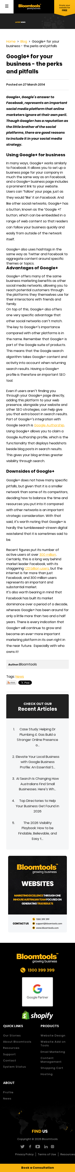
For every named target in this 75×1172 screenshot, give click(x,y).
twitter (22, 1146)
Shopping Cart (52, 1068)
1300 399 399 (41, 970)
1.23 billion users (37, 568)
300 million (47, 554)
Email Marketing (53, 1052)
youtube (37, 1146)
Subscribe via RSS (11, 683)
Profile (8, 1092)
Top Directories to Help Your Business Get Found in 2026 (37, 806)
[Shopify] (37, 1015)
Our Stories (12, 1035)
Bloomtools (50, 1139)
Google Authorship (49, 425)
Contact (9, 1060)
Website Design (53, 1035)
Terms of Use (47, 1154)
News (19, 676)
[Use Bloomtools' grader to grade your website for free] (64, 8)
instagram (53, 1146)
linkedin (45, 1146)
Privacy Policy (24, 1154)
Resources (11, 1048)
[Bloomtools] (30, 6)
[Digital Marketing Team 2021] (37, 894)
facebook (30, 1146)
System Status (14, 1067)
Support (9, 1054)
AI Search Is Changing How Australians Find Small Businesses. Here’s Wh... (37, 784)
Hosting (47, 1074)
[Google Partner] (37, 992)
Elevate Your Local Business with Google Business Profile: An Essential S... (37, 762)
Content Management (51, 1060)
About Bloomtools (17, 1042)
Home (11, 41)
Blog (23, 41)
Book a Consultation (37, 1168)
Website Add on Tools (53, 1043)
